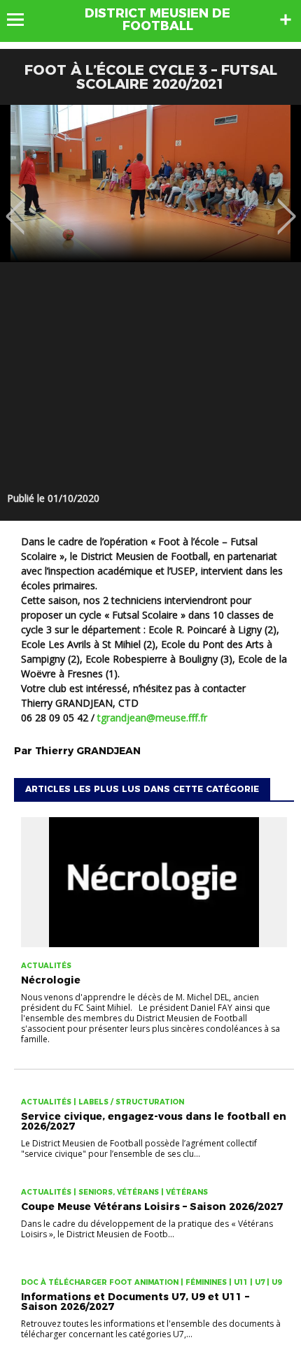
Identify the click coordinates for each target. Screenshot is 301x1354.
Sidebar (285, 19)
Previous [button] (15, 206)
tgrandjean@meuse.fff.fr (152, 717)
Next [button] (286, 206)
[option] (150, 183)
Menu (22, 19)
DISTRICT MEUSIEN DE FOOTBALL (157, 20)
